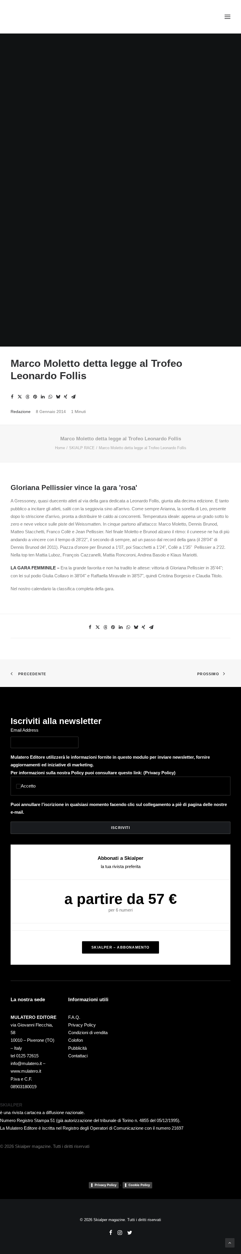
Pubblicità (77, 1048)
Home (60, 448)
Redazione (21, 411)
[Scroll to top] (230, 1242)
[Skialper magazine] (36, 17)
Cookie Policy (139, 1185)
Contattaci (78, 1055)
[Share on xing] (65, 396)
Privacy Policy (159, 772)
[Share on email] (73, 396)
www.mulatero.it (26, 1071)
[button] (227, 17)
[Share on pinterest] (35, 396)
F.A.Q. (74, 1017)
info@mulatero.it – (28, 1063)
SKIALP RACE (82, 448)
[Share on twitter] (19, 396)
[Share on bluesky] (57, 396)
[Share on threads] (27, 396)
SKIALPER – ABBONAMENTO (120, 947)
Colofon (75, 1040)
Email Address (25, 730)
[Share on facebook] (12, 396)
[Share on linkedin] (42, 396)
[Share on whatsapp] (50, 396)
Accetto (28, 785)
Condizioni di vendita (88, 1032)
